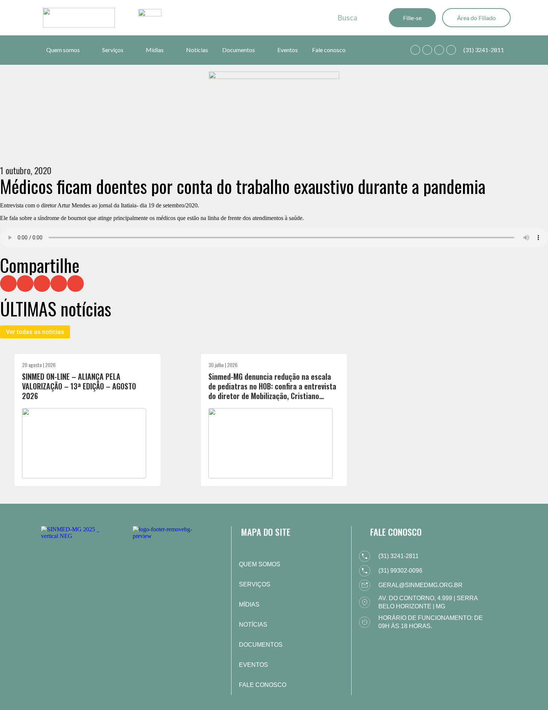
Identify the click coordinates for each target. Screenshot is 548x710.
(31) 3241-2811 (483, 49)
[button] (8, 283)
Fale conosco (329, 49)
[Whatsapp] (415, 50)
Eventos (287, 49)
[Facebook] (427, 50)
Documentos (238, 49)
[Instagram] (439, 50)
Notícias (197, 49)
